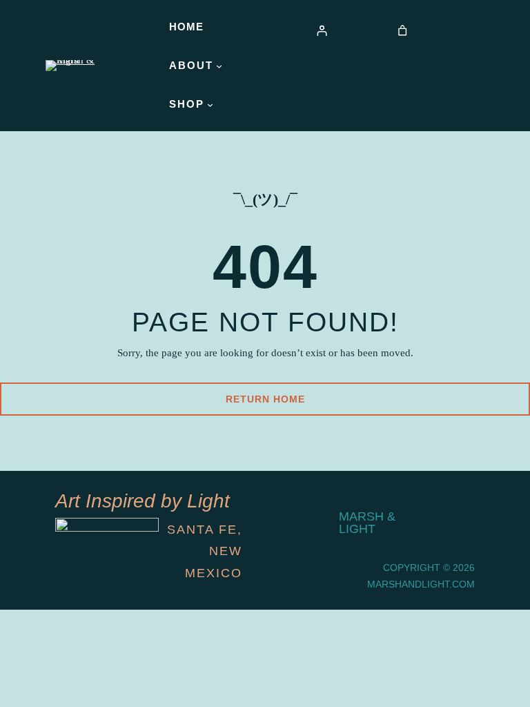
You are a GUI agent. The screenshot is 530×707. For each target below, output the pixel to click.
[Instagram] (457, 505)
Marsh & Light (367, 523)
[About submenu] (219, 66)
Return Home (265, 399)
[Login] (321, 30)
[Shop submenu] (210, 104)
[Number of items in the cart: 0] (402, 30)
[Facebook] (457, 541)
